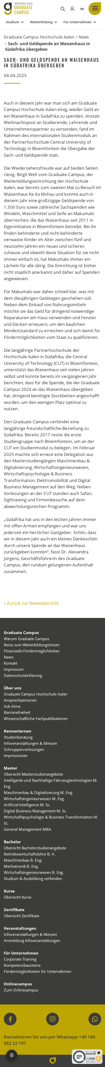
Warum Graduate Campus (26, 638)
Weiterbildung (41, 22)
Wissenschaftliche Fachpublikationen (36, 718)
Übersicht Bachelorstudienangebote (35, 847)
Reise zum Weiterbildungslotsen (32, 644)
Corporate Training (20, 959)
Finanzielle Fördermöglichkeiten (31, 650)
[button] (82, 8)
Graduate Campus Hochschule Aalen (39, 37)
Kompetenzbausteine (22, 965)
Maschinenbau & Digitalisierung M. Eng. (38, 792)
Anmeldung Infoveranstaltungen (32, 940)
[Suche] (62, 9)
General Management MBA (27, 829)
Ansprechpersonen (20, 700)
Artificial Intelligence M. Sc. (27, 804)
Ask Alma (12, 706)
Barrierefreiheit (17, 712)
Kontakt (10, 663)
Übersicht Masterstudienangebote (33, 774)
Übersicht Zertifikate (21, 915)
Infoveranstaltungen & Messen (30, 743)
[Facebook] (10, 1019)
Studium (12, 22)
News (83, 37)
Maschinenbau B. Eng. (23, 860)
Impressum (14, 669)
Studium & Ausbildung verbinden (33, 878)
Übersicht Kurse (17, 897)
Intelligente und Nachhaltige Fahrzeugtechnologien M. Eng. (50, 783)
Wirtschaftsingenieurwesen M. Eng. (34, 798)
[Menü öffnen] (94, 8)
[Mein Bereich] (72, 9)
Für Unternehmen (77, 22)
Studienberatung (18, 737)
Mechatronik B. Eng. (21, 866)
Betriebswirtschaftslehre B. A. (29, 854)
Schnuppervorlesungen (24, 749)
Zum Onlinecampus (21, 989)
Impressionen (16, 755)
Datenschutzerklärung (23, 675)
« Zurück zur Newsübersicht (31, 603)
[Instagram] (52, 1019)
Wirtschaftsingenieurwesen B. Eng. (34, 872)
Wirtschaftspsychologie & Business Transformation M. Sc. (51, 820)
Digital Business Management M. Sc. (35, 810)
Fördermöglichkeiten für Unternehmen (37, 971)
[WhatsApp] (94, 1019)
